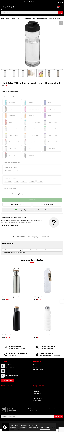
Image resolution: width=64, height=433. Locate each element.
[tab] (19, 237)
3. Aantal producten (9, 189)
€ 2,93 (37, 300)
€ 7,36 (6, 338)
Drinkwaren (20, 18)
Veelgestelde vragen (38, 369)
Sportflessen (27, 18)
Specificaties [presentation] (46, 236)
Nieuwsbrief (36, 367)
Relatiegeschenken (10, 18)
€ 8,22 (37, 338)
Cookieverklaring (37, 391)
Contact (3, 389)
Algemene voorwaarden (39, 389)
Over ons (35, 365)
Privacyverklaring (37, 398)
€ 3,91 (6, 300)
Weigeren (53, 427)
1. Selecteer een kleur (9, 97)
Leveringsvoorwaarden (39, 396)
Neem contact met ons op (10, 225)
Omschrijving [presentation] (33, 236)
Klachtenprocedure (38, 393)
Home (2, 18)
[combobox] (29, 12)
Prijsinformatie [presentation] (19, 236)
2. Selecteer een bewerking (11, 162)
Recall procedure (37, 400)
